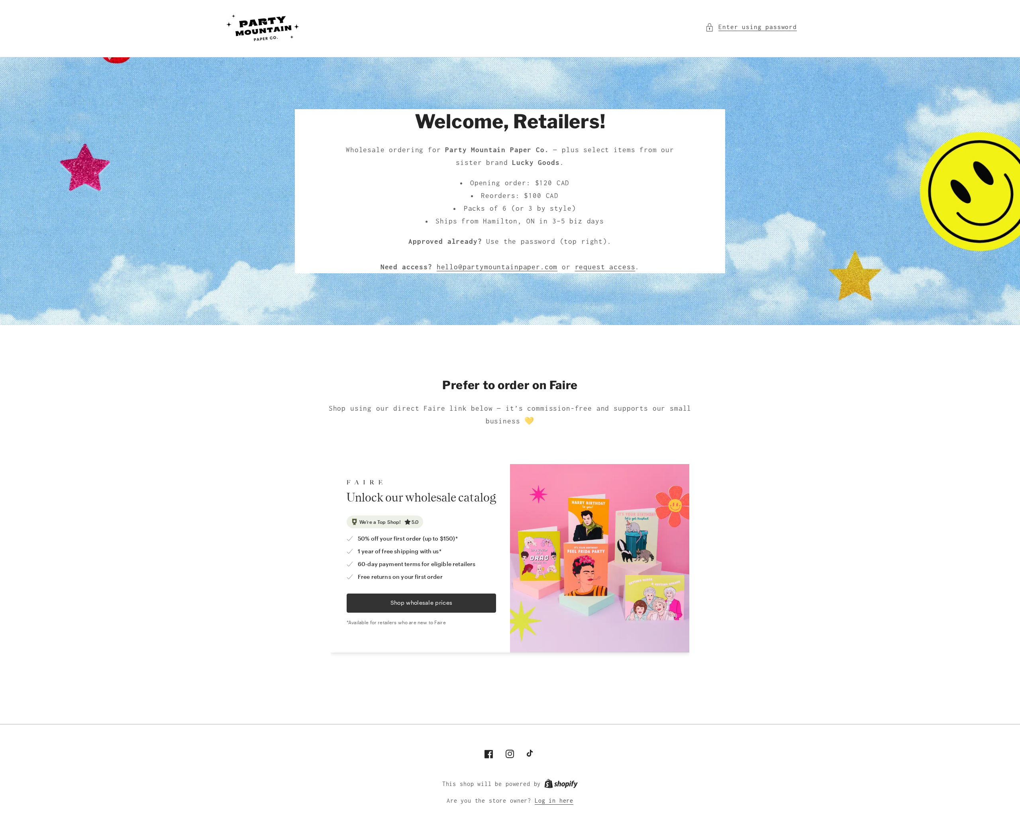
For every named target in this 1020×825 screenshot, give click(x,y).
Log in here (554, 801)
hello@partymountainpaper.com (497, 267)
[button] (751, 27)
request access (605, 267)
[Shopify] (561, 784)
